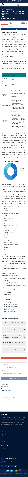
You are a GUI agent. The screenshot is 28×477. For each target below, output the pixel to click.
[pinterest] (12, 466)
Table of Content (10, 23)
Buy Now (15, 29)
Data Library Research (22, 473)
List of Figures (17, 22)
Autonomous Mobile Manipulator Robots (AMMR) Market (14, 403)
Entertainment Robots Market (8, 399)
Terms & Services (5, 439)
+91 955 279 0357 (8, 390)
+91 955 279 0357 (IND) (16, 0)
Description (4, 22)
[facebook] (2, 466)
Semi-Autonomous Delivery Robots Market (11, 406)
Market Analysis (5, 451)
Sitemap (3, 441)
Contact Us (4, 434)
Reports (3, 448)
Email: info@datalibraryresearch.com (14, 1)
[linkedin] (9, 466)
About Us (4, 436)
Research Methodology (24, 23)
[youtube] (15, 466)
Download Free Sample (14, 378)
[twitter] (5, 466)
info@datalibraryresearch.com (8, 388)
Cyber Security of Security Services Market (11, 401)
